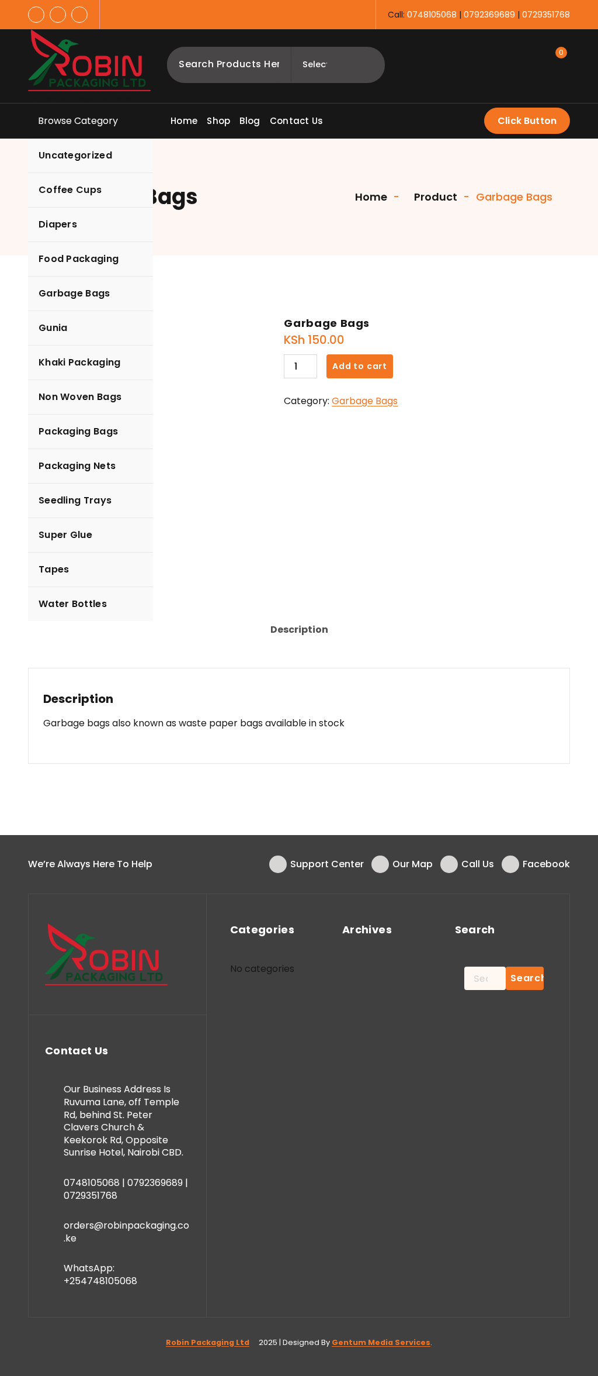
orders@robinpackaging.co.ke (126, 1232)
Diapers (58, 224)
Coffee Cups (70, 189)
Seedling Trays (75, 500)
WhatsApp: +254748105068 (100, 1274)
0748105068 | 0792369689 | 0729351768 (126, 1189)
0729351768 (546, 14)
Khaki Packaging (80, 362)
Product (434, 196)
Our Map (412, 864)
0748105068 (432, 14)
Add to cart (359, 366)
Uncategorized (75, 155)
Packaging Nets (77, 466)
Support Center (327, 864)
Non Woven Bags (80, 397)
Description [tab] (299, 629)
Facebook (546, 864)
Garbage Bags (74, 293)
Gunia (53, 327)
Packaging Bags (78, 431)
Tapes (54, 569)
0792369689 (489, 14)
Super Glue (65, 535)
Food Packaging (79, 258)
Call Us (477, 864)
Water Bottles (73, 604)
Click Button (527, 120)
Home (370, 196)
